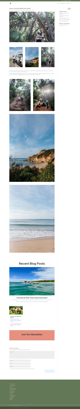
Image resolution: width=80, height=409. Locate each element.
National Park (38, 299)
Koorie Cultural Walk (12, 71)
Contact (70, 0)
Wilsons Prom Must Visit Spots (63, 21)
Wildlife (50, 299)
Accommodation (24, 299)
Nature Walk (23, 10)
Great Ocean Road (13, 389)
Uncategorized (27, 10)
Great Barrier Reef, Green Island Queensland (31, 298)
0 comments (32, 10)
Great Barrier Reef (31, 299)
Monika (11, 10)
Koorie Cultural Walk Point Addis (64, 18)
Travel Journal (66, 0)
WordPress (25, 407)
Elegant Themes (16, 407)
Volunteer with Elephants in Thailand (64, 19)
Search (69, 8)
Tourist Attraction (45, 299)
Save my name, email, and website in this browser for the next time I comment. (22, 368)
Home (62, 0)
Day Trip (19, 10)
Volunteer (11, 398)
